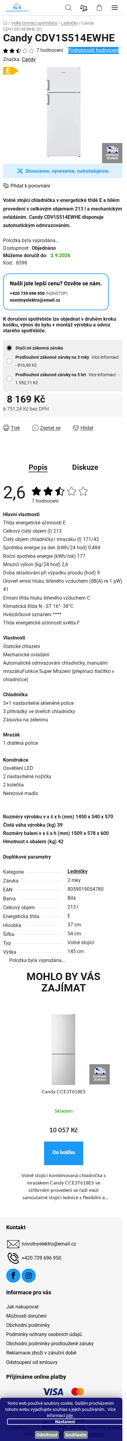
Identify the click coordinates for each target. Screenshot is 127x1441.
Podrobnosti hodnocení (93, 50)
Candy (29, 59)
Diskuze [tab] (85, 467)
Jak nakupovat (22, 1307)
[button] (63, 1153)
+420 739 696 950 (41, 1258)
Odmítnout (46, 1434)
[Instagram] (29, 1276)
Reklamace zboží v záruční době (41, 1353)
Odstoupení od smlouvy (32, 1362)
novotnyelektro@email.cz (49, 1244)
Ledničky (78, 871)
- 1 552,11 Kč (67, 378)
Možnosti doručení (26, 1316)
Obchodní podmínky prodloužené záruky (50, 1343)
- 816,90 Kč (67, 361)
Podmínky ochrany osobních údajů (44, 1334)
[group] (63, 1114)
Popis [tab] (38, 467)
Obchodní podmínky (28, 1325)
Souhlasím (75, 1434)
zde (69, 1415)
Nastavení (65, 1421)
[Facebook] (13, 1276)
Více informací (105, 357)
